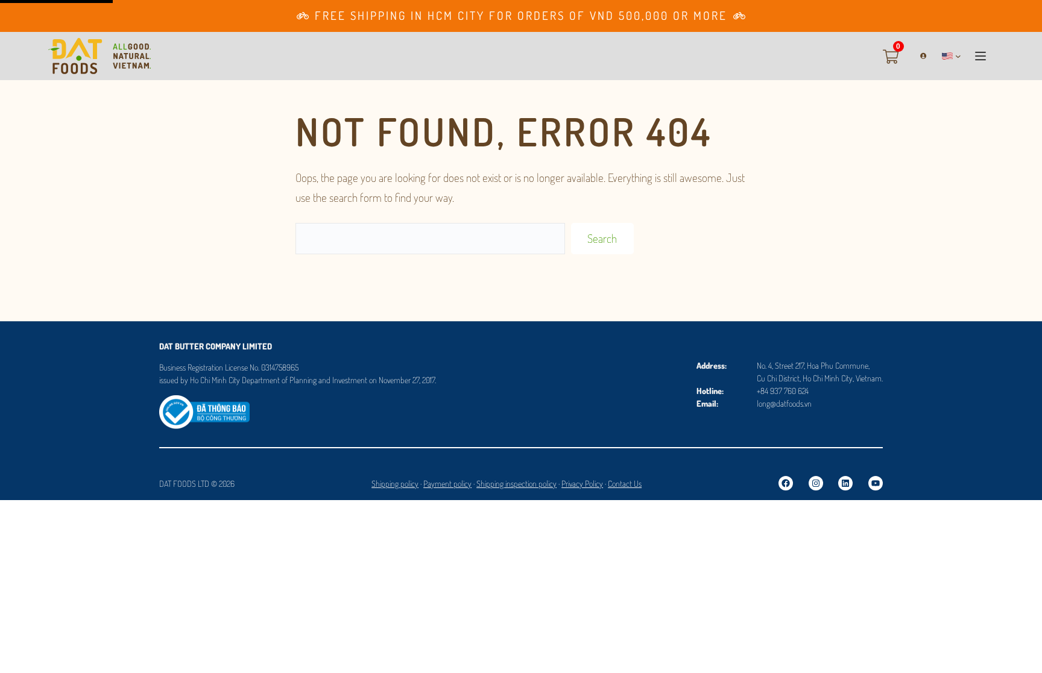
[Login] (919, 56)
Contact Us (625, 483)
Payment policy (447, 483)
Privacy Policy (582, 483)
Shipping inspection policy (516, 483)
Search (602, 238)
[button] (951, 56)
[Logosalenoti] (204, 403)
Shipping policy (394, 483)
